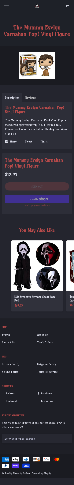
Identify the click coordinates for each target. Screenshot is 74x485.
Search (6, 334)
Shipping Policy (46, 364)
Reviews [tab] (30, 97)
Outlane (26, 473)
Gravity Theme (12, 473)
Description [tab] (12, 97)
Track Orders (45, 342)
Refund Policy (10, 371)
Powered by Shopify (41, 473)
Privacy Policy (10, 364)
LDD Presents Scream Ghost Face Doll (35, 298)
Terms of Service (47, 371)
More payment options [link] (37, 205)
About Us (42, 334)
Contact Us (8, 342)
